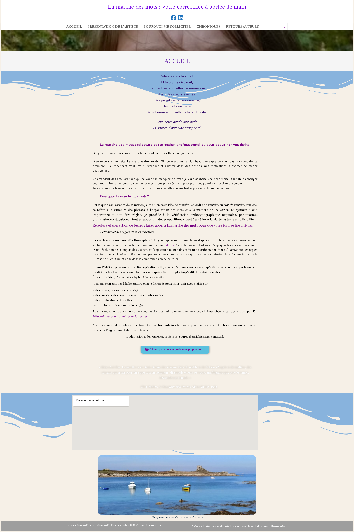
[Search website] (283, 27)
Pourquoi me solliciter (243, 525)
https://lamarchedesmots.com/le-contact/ (121, 316)
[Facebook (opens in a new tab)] (173, 17)
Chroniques (262, 525)
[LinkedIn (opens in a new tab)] (180, 17)
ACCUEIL (197, 525)
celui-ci (169, 245)
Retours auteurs (279, 525)
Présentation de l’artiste (217, 525)
